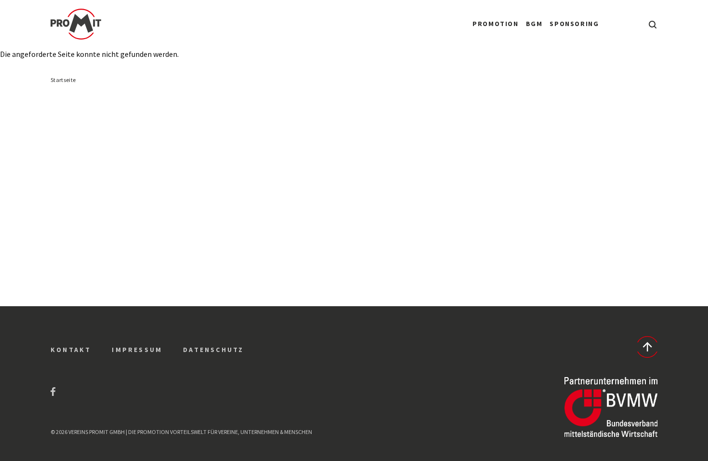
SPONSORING (574, 23)
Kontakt (71, 349)
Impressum (137, 349)
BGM (534, 23)
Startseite (63, 79)
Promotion (495, 23)
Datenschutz (213, 349)
